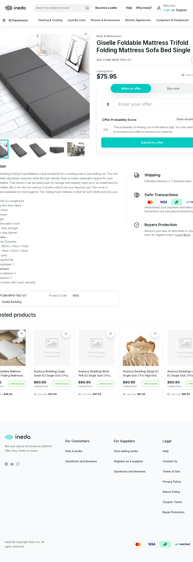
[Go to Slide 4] (56, 149)
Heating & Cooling (50, 20)
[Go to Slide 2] (18, 149)
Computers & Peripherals (172, 20)
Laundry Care (76, 20)
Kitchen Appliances (138, 20)
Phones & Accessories (105, 20)
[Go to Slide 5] (76, 149)
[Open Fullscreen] (83, 132)
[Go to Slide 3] (37, 149)
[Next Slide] (85, 87)
